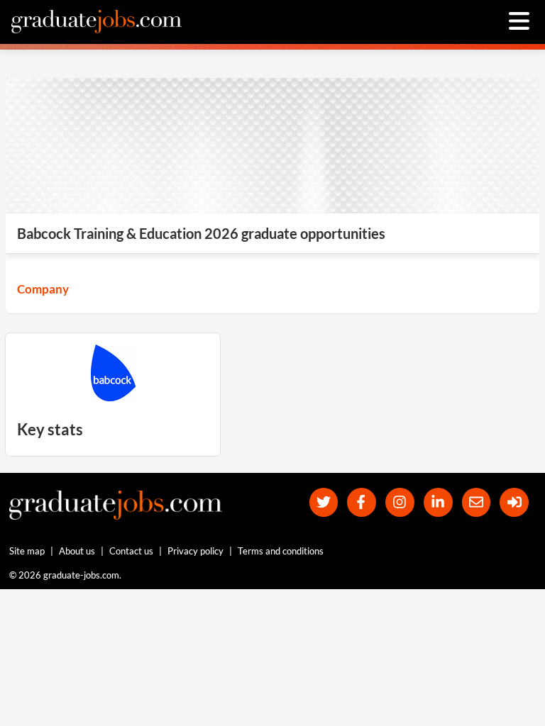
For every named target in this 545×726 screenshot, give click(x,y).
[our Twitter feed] (323, 502)
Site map (27, 551)
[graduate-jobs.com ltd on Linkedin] (438, 502)
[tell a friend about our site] (476, 502)
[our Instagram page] (399, 502)
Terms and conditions (281, 551)
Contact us (131, 551)
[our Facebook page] (361, 502)
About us (77, 551)
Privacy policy (195, 551)
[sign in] (514, 502)
